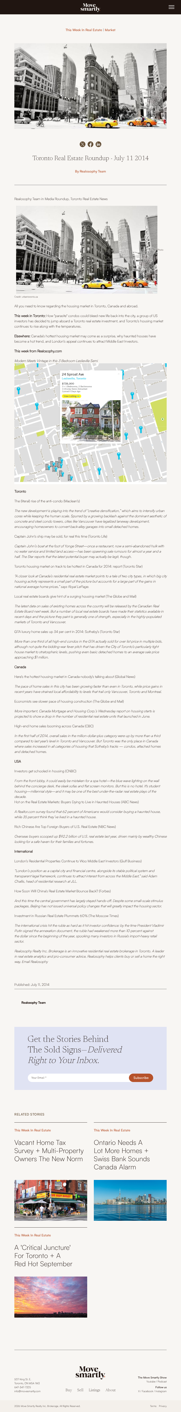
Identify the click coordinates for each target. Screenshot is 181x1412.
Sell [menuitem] (80, 1390)
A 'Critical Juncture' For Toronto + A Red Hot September (43, 1255)
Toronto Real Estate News (89, 199)
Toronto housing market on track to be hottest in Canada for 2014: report (68, 566)
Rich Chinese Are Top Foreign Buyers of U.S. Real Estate (55, 826)
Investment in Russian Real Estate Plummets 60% (51, 915)
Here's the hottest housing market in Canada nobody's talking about (64, 676)
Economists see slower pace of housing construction (53, 701)
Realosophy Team (93, 171)
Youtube (150, 1381)
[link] (90, 7)
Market (110, 30)
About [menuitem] (111, 1390)
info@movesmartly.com (27, 1391)
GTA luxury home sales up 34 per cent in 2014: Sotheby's (56, 631)
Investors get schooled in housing (39, 771)
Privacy (163, 1406)
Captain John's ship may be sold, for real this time (50, 536)
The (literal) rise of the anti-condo (38, 501)
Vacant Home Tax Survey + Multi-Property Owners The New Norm (49, 1150)
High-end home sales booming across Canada (49, 726)
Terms (153, 1406)
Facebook (147, 1391)
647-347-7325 (22, 1387)
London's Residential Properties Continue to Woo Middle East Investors (66, 861)
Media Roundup (57, 199)
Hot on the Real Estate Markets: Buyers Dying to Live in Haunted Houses (67, 802)
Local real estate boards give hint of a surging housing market (59, 596)
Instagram (161, 1391)
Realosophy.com (49, 351)
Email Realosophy (35, 961)
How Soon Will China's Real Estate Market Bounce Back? (56, 891)
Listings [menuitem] (94, 1390)
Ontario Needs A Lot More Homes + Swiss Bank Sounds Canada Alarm (122, 1154)
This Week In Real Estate (84, 30)
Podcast (162, 1381)
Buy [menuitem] (69, 1390)
